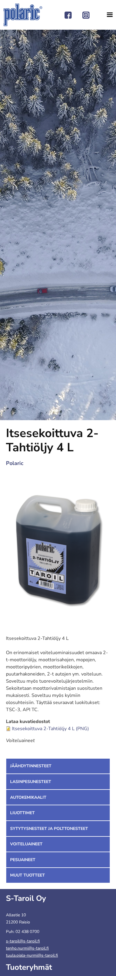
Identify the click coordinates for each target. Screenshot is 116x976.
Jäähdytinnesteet (30, 766)
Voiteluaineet (26, 844)
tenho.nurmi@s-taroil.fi (27, 948)
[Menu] (107, 15)
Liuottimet (22, 813)
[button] (58, 549)
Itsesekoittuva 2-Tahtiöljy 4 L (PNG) (50, 728)
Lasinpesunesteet (30, 781)
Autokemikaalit (28, 797)
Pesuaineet (22, 860)
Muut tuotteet (27, 875)
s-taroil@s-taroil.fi (23, 941)
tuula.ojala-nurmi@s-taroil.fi (32, 955)
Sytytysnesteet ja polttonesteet (49, 828)
